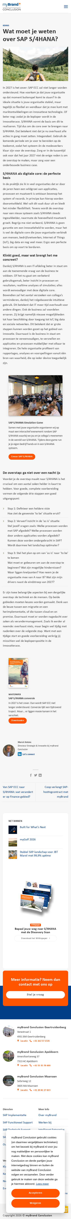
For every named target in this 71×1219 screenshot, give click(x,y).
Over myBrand (47, 1115)
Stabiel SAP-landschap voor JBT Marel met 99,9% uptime (39, 854)
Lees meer (42, 1183)
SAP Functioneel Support (18, 1122)
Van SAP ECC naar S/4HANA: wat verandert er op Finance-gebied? (18, 792)
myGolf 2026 (28, 839)
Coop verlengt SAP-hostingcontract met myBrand (55, 792)
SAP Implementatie (14, 1115)
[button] (66, 6)
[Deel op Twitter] (35, 775)
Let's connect (29, 754)
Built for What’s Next (33, 827)
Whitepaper (35, 925)
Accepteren (35, 1193)
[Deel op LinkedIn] (40, 775)
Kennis (6, 26)
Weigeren (35, 1203)
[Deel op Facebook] (30, 775)
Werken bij (44, 1122)
